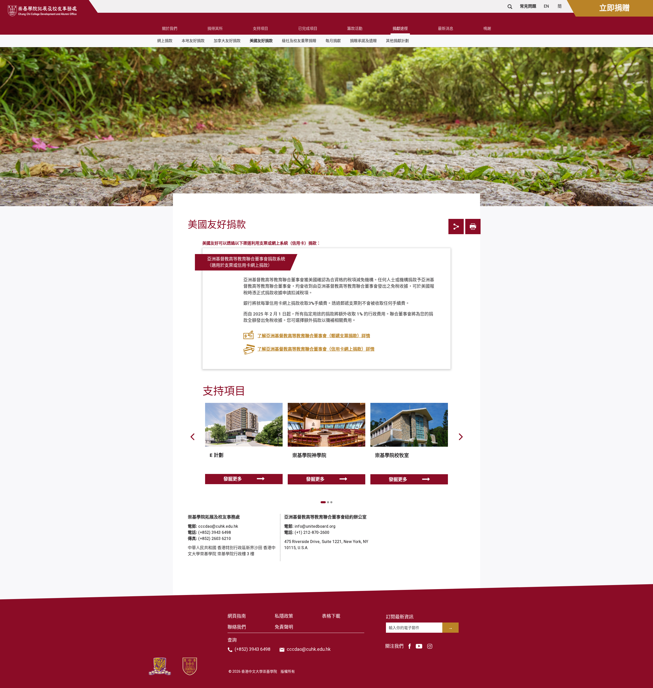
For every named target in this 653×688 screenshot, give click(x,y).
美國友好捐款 (261, 41)
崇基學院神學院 (309, 455)
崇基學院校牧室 (392, 455)
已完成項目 (307, 28)
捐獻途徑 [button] (400, 28)
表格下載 (331, 616)
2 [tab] (328, 502)
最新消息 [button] (445, 28)
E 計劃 (216, 455)
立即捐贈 (614, 8)
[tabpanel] (244, 447)
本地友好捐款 (193, 41)
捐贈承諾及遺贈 (363, 41)
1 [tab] (323, 502)
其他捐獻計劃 (397, 41)
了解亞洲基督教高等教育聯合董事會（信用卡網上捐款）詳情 (315, 349)
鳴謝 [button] (487, 28)
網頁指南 (237, 616)
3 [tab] (331, 502)
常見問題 (528, 6)
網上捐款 (164, 41)
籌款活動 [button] (354, 28)
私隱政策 (284, 616)
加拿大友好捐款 (227, 41)
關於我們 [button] (169, 28)
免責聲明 (284, 627)
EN (547, 6)
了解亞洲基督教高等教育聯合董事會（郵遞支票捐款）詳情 (313, 336)
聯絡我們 (237, 627)
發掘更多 (232, 479)
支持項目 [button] (260, 28)
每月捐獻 (333, 41)
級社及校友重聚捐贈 (299, 41)
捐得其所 (215, 28)
